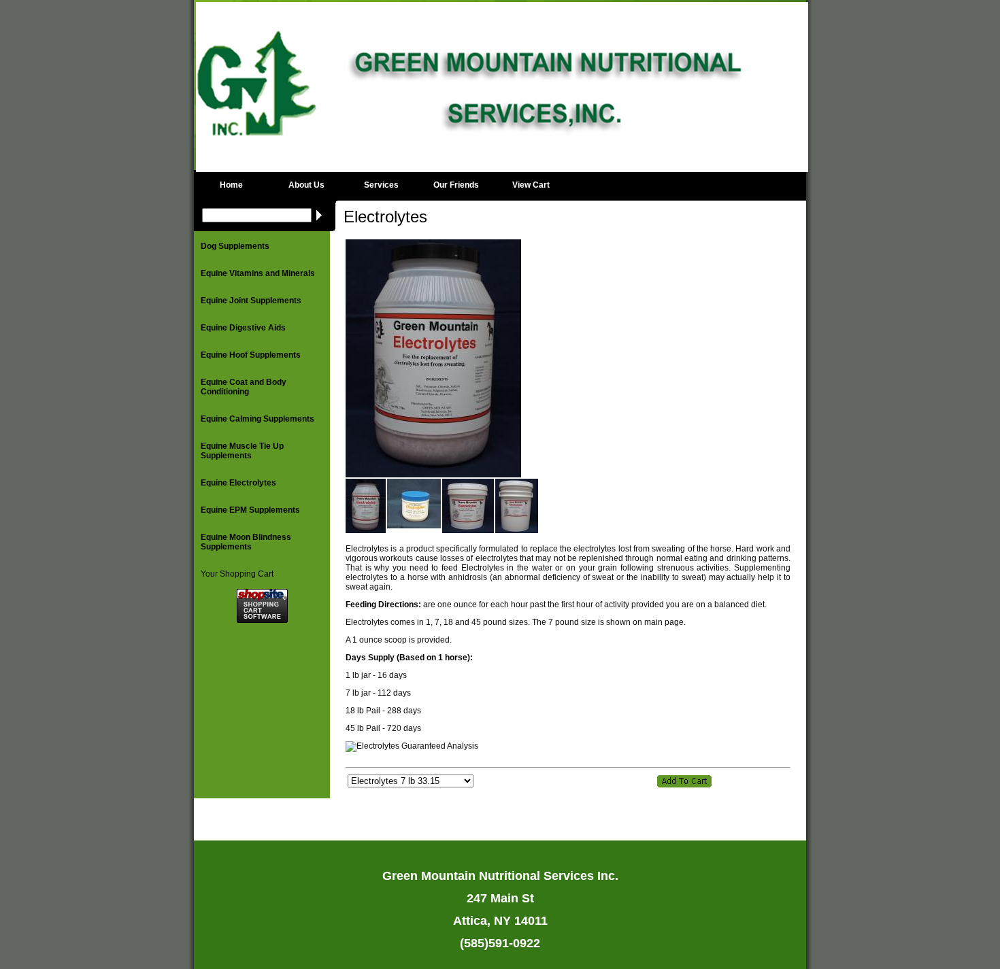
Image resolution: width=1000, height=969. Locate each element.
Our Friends (456, 185)
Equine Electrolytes (238, 483)
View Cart (531, 185)
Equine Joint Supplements (251, 300)
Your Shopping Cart (237, 574)
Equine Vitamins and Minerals (258, 273)
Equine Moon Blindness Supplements (246, 541)
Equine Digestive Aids (243, 328)
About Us (306, 185)
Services (381, 185)
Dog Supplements (235, 246)
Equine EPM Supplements (250, 510)
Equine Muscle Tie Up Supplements (242, 450)
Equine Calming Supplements (257, 419)
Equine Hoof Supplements (251, 355)
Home (231, 185)
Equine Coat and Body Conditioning (243, 386)
